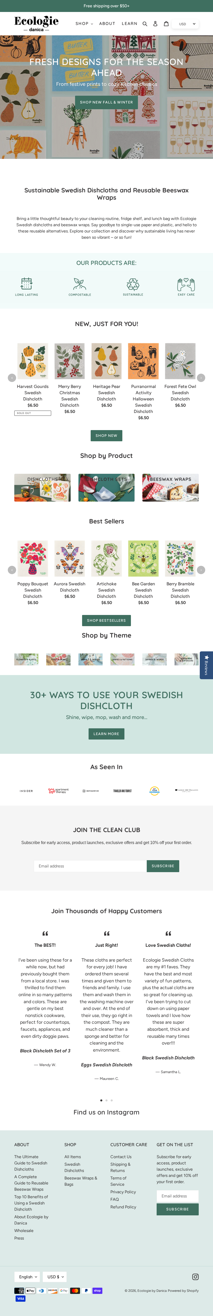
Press (19, 1238)
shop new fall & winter (106, 102)
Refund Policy (123, 1206)
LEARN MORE (106, 734)
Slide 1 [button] (101, 1100)
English (25, 1276)
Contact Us (120, 1156)
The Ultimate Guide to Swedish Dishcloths (30, 1163)
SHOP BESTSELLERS (106, 620)
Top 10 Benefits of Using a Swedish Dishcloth (31, 1203)
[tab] (101, 1100)
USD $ (53, 1276)
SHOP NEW (106, 435)
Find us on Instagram (106, 1112)
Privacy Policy (123, 1191)
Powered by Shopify (183, 1291)
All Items (72, 1156)
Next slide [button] (201, 378)
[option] (32, 384)
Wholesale (24, 1230)
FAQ (114, 1199)
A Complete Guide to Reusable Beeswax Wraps (31, 1183)
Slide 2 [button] (106, 1100)
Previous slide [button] (12, 378)
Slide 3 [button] (111, 1100)
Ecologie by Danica (152, 1291)
